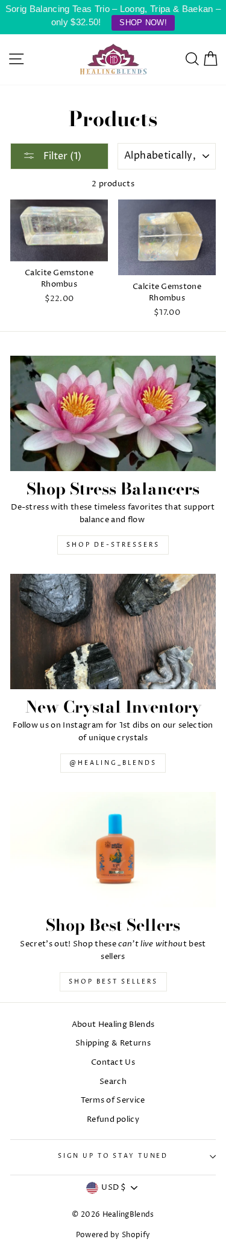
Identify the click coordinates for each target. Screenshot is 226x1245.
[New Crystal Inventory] (113, 631)
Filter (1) (61, 156)
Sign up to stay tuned (113, 1156)
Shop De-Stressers (113, 545)
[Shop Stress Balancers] (113, 413)
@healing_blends (113, 763)
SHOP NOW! (143, 22)
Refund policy (113, 1120)
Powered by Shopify (113, 1235)
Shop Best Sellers (113, 982)
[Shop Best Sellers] (113, 849)
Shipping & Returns (113, 1043)
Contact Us (113, 1063)
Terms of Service (113, 1100)
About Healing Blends (113, 1025)
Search (113, 1082)
